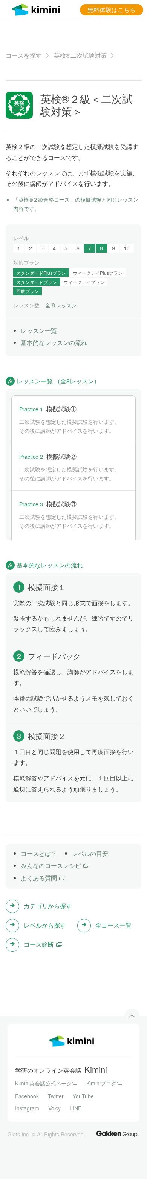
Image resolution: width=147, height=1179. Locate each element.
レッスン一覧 (39, 330)
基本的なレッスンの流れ (54, 342)
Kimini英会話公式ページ (43, 1083)
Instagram (27, 1108)
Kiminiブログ (101, 1083)
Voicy (54, 1108)
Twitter (56, 1096)
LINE (75, 1108)
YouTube (83, 1096)
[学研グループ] (116, 1133)
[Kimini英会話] (38, 8)
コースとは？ (39, 853)
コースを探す (24, 55)
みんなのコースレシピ (51, 865)
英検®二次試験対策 (80, 55)
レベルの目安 (90, 853)
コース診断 (39, 944)
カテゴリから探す (48, 905)
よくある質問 (39, 878)
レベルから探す (45, 925)
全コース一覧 (113, 925)
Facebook (27, 1096)
